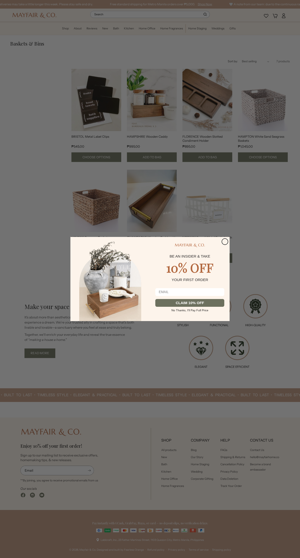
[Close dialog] (225, 242)
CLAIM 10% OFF (190, 303)
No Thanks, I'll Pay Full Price (189, 310)
